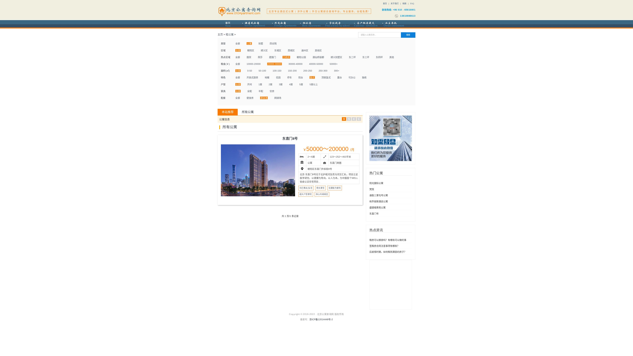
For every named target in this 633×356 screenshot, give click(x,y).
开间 (249, 84)
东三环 (365, 57)
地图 (404, 3)
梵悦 (371, 189)
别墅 (260, 43)
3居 (281, 84)
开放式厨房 (252, 77)
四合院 (273, 43)
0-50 (249, 70)
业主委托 (392, 24)
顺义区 (264, 50)
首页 (385, 3)
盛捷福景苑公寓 (377, 207)
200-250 (307, 70)
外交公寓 (282, 24)
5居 (301, 84)
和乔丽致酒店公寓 (378, 201)
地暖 (267, 77)
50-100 (262, 70)
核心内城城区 (322, 194)
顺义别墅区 (336, 57)
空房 (272, 91)
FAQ (412, 3)
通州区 (304, 50)
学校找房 (337, 24)
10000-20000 (254, 64)
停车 (289, 77)
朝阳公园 (301, 57)
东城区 (277, 50)
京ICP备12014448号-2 (321, 319)
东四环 (379, 57)
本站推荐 (228, 112)
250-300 (323, 70)
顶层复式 (326, 77)
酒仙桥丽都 (318, 57)
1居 (260, 84)
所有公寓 (248, 112)
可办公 (351, 77)
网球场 (277, 98)
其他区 (318, 50)
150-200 (292, 70)
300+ (336, 70)
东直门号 (374, 213)
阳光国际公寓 (376, 183)
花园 (278, 77)
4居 (291, 84)
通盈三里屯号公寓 (378, 195)
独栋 (364, 77)
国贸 (249, 57)
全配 (249, 91)
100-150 (277, 70)
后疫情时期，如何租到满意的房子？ (387, 252)
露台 (339, 77)
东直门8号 (290, 138)
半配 (260, 91)
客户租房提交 (365, 24)
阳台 (300, 77)
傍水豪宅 (320, 188)
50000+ (334, 64)
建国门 (272, 57)
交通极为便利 (335, 188)
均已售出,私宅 (306, 188)
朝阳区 (250, 50)
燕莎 (260, 57)
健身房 (250, 98)
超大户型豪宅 (306, 194)
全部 (237, 43)
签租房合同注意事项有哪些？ (384, 246)
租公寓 (310, 24)
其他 (391, 57)
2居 (270, 84)
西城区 (291, 50)
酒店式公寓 (253, 24)
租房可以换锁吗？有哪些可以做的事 (387, 240)
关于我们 (395, 3)
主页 (220, 34)
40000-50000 (316, 64)
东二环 (352, 57)
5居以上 (314, 84)
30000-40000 (295, 64)
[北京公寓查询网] (240, 11)
